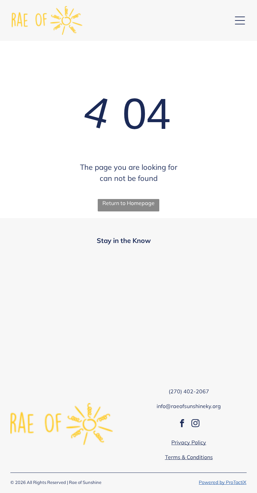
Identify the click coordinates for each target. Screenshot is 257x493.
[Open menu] (240, 20)
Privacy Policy (188, 442)
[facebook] (182, 424)
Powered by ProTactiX (222, 482)
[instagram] (195, 424)
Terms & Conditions (189, 457)
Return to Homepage (128, 203)
